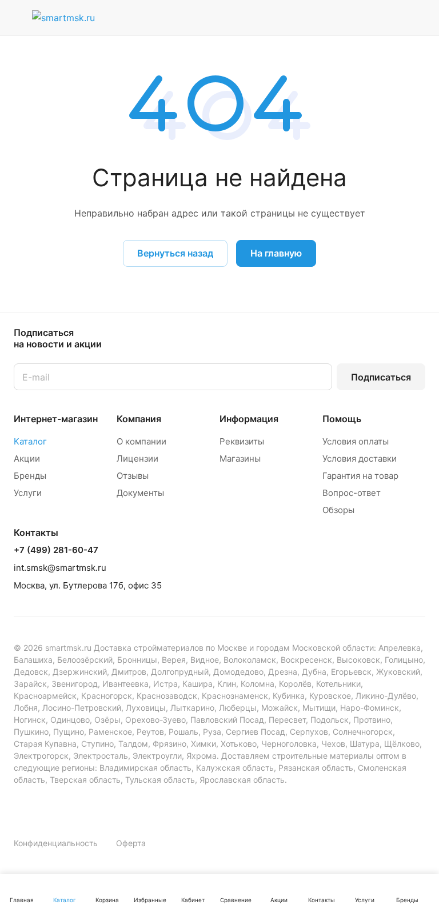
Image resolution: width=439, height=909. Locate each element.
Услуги (28, 492)
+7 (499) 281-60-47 (56, 550)
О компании (141, 441)
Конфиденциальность (56, 843)
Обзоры (338, 509)
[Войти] (330, 17)
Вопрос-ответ (351, 492)
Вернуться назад (175, 253)
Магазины (240, 458)
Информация (249, 419)
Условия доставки (359, 458)
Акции (27, 458)
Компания (139, 419)
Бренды (30, 475)
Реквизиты (242, 441)
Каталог (30, 441)
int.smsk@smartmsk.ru (60, 567)
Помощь (341, 419)
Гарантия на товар (360, 475)
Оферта (131, 843)
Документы (140, 492)
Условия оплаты (355, 441)
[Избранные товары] (388, 17)
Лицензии (137, 458)
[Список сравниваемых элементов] (359, 17)
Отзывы (133, 475)
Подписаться (381, 377)
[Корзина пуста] (418, 17)
